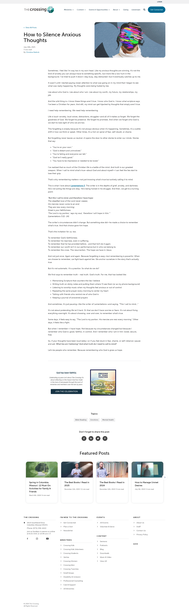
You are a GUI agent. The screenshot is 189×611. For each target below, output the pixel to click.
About (115, 10)
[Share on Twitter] (98, 438)
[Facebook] (27, 539)
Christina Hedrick (32, 52)
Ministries (68, 10)
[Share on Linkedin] (91, 438)
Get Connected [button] (156, 10)
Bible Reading (80, 420)
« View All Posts (30, 27)
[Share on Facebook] (84, 438)
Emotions (94, 420)
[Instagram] (37, 539)
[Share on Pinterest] (105, 438)
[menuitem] (160, 2)
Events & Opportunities (98, 10)
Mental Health (108, 420)
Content (80, 10)
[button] (144, 10)
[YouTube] (47, 538)
